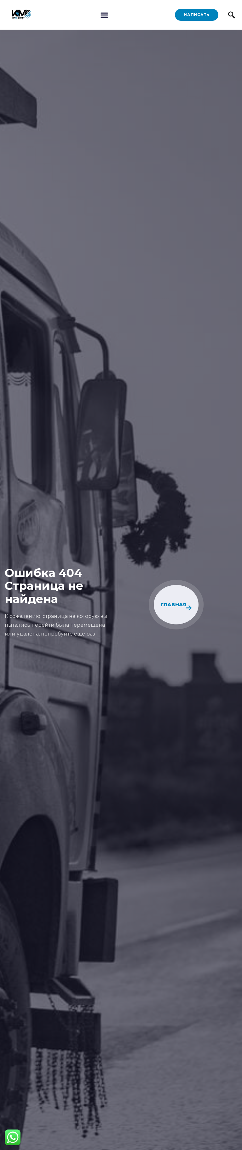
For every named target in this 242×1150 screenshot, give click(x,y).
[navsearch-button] (232, 14)
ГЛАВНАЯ (174, 604)
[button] (104, 15)
